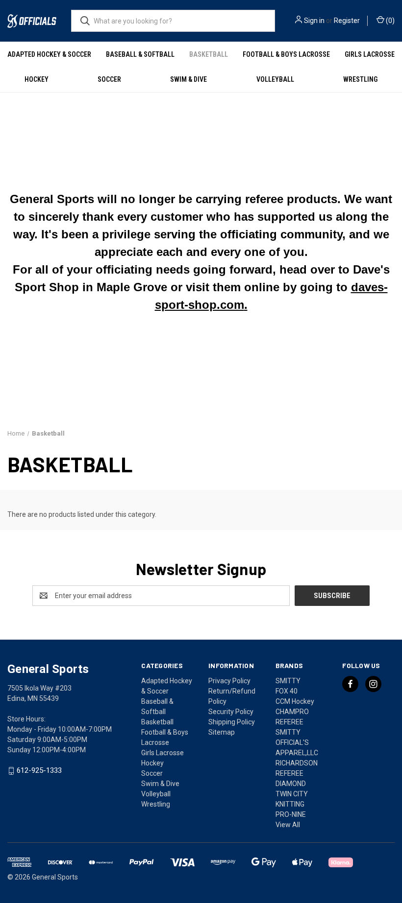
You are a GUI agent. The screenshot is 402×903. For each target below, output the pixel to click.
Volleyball (275, 79)
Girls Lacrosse (370, 54)
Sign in (314, 20)
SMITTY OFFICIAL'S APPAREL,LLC (297, 742)
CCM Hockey (295, 701)
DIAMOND (291, 783)
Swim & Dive (188, 79)
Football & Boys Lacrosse (286, 54)
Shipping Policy (231, 722)
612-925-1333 (39, 770)
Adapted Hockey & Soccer (49, 54)
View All (288, 825)
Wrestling (360, 79)
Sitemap (221, 732)
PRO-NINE (291, 814)
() (389, 20)
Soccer (109, 79)
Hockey (37, 79)
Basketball (208, 54)
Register (347, 20)
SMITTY (288, 681)
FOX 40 (287, 691)
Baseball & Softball (140, 54)
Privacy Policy (229, 681)
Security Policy (230, 712)
